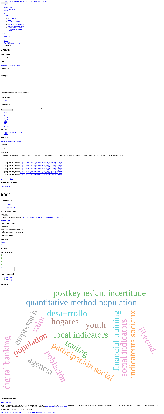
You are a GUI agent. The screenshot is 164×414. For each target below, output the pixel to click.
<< (1, 179)
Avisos (6, 10)
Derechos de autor (6, 220)
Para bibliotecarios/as (9, 207)
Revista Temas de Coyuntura (8, 4)
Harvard (6, 120)
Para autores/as (8, 205)
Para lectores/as (8, 204)
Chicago (6, 119)
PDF (5, 101)
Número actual (8, 7)
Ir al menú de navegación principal (23, 1)
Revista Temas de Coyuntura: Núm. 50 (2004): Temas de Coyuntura (44, 163)
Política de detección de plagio (16, 26)
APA (5, 116)
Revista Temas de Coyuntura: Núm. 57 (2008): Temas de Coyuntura (44, 176)
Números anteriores (9, 9)
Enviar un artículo (5, 186)
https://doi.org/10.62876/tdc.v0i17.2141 (11, 65)
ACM (5, 112)
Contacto (10, 30)
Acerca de (7, 15)
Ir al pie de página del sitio (40, 1)
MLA (5, 123)
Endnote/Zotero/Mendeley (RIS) (13, 132)
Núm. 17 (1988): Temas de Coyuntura (14, 44)
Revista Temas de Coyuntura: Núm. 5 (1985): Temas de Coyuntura (44, 171)
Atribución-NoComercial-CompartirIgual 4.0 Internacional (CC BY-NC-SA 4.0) (44, 217)
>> (12, 179)
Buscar (2, 33)
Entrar (5, 38)
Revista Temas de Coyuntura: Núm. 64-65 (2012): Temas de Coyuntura (45, 162)
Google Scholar (8, 12)
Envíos (9, 20)
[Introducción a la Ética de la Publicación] (3, 245)
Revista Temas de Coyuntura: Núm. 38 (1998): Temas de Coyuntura (44, 168)
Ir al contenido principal (7, 1)
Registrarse (7, 36)
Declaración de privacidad (15, 29)
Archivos (6, 42)
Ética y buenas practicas (14, 23)
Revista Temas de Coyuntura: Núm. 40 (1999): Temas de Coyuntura (44, 167)
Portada (22, 162)
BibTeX (6, 134)
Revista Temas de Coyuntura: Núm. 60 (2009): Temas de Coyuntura (44, 174)
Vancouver (7, 126)
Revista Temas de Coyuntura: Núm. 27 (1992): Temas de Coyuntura (44, 173)
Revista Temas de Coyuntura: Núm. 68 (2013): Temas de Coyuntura (44, 165)
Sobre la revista (12, 17)
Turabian (6, 125)
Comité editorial (12, 18)
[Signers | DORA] (3, 242)
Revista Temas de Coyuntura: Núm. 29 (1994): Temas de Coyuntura (44, 170)
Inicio (6, 41)
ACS (5, 114)
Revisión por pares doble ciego (16, 24)
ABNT (6, 117)
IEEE (5, 122)
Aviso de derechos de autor (15, 27)
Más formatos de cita (6, 109)
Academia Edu (8, 13)
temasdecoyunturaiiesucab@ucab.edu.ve (56, 406)
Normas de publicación (14, 21)
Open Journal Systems (7, 402)
